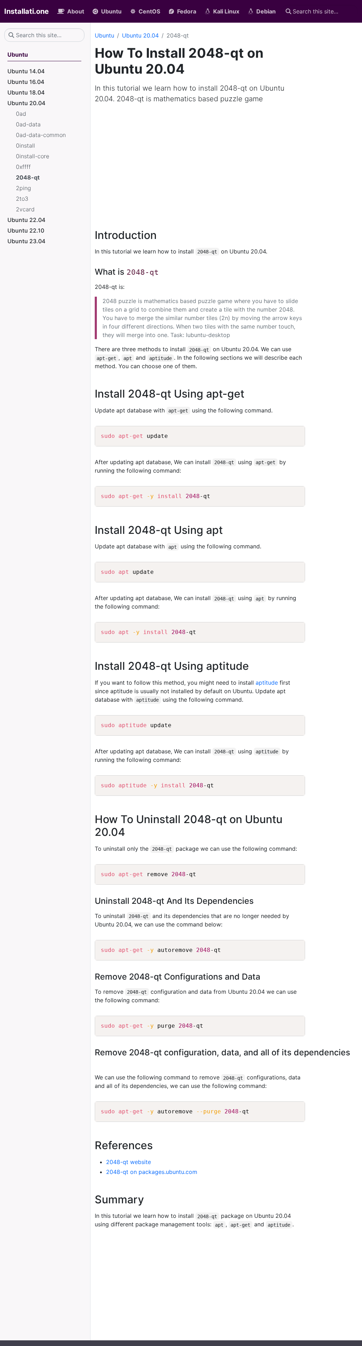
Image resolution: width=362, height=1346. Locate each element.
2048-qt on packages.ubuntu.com (151, 1171)
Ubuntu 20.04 (140, 35)
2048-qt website (128, 1161)
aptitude (267, 682)
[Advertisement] (226, 162)
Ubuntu (104, 35)
